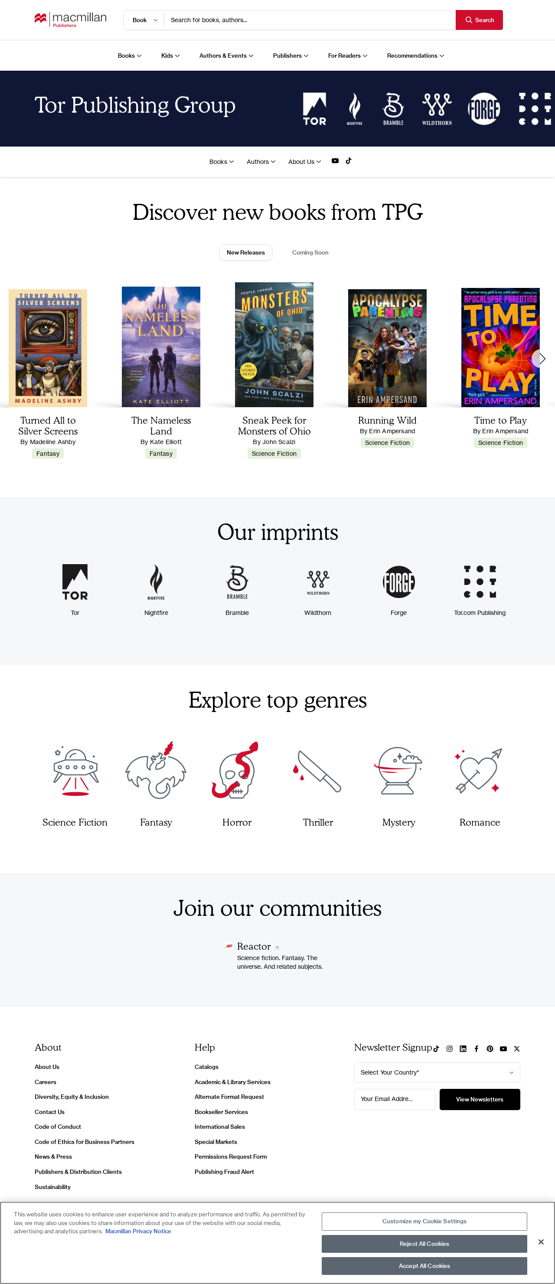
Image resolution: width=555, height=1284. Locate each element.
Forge (399, 612)
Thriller (318, 822)
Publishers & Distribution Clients (78, 1171)
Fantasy (47, 453)
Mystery (398, 822)
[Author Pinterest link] (489, 1049)
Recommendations (412, 55)
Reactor (255, 946)
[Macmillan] (70, 20)
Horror (236, 822)
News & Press (53, 1156)
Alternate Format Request (229, 1096)
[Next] (541, 358)
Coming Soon (310, 252)
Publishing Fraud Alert (224, 1171)
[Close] (541, 1241)
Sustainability (53, 1186)
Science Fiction (274, 453)
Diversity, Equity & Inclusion (72, 1096)
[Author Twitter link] (516, 1049)
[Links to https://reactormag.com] (228, 949)
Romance (480, 822)
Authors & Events (223, 55)
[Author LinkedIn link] (463, 1049)
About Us (301, 161)
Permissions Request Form (231, 1156)
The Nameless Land (161, 425)
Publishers (287, 55)
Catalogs (207, 1066)
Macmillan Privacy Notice (138, 1231)
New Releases (246, 252)
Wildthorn (317, 612)
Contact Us (50, 1111)
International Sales (220, 1126)
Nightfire (156, 612)
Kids (167, 55)
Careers (45, 1081)
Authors (258, 161)
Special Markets (216, 1141)
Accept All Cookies (424, 1265)
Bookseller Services (221, 1111)
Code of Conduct (58, 1126)
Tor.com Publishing (480, 612)
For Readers (344, 55)
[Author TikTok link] (348, 161)
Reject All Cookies (424, 1243)
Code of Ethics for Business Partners (84, 1141)
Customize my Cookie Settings (424, 1221)
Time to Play (500, 420)
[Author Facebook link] (476, 1049)
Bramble (237, 612)
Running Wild (387, 420)
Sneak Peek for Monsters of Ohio (274, 425)
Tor (75, 612)
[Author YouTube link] (335, 161)
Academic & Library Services (233, 1081)
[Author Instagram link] (449, 1049)
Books (126, 55)
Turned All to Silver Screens (48, 425)
